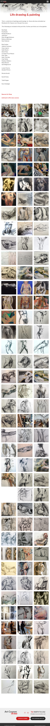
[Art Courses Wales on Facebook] (25, 713)
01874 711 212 (39, 712)
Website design (38, 725)
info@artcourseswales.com (38, 714)
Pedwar (43, 725)
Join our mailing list (38, 718)
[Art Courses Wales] (3, 1)
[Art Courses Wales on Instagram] (28, 713)
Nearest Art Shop (7, 94)
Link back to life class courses (10, 98)
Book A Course (22, 718)
